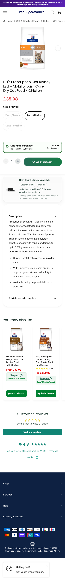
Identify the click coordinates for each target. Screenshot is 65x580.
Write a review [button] (32, 432)
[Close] (46, 566)
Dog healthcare (31, 21)
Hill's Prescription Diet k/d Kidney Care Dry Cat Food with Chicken (44, 360)
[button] (5, 12)
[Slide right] (57, 48)
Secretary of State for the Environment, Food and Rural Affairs (32, 551)
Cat (18, 21)
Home (9, 21)
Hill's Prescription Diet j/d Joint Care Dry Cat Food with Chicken (14, 360)
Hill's (46, 21)
